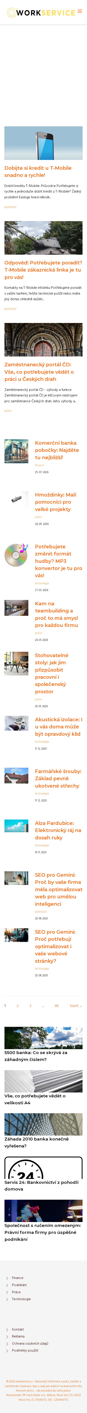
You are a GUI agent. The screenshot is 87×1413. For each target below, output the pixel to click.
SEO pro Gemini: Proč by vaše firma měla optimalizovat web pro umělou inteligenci (59, 889)
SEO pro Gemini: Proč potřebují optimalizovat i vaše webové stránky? (55, 946)
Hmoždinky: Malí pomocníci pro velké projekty (55, 502)
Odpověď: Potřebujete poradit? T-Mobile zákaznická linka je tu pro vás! (43, 270)
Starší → (76, 1006)
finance (39, 465)
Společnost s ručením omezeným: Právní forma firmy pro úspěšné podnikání (42, 1232)
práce (7, 411)
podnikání (10, 207)
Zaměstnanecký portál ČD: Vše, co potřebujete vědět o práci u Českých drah (39, 372)
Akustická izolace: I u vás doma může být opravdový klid (59, 727)
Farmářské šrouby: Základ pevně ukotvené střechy (58, 778)
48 (57, 1006)
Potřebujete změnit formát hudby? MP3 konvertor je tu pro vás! (58, 561)
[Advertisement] (43, 69)
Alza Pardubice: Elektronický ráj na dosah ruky (58, 830)
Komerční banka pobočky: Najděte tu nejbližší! (57, 450)
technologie (42, 583)
